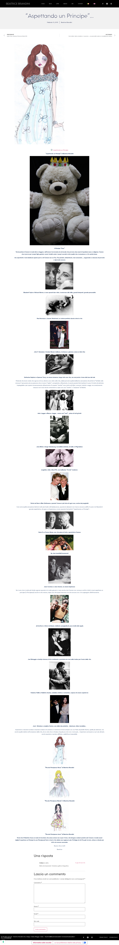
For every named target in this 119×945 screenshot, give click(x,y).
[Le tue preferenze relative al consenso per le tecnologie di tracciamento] (3, 942)
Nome (36, 906)
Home (42, 3)
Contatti (80, 3)
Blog (50, 3)
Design (65, 3)
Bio (72, 3)
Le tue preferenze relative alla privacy (67, 943)
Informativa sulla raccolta (42, 943)
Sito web (36, 921)
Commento (38, 882)
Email (36, 914)
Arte (57, 3)
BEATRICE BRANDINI (18, 3)
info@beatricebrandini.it (54, 936)
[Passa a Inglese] (94, 3)
